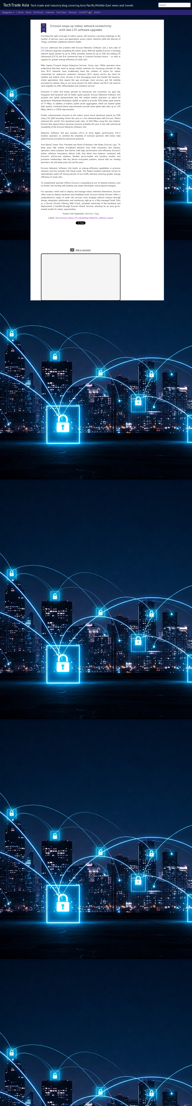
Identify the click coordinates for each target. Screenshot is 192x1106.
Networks (93, 217)
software (102, 217)
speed (110, 217)
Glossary (72, 12)
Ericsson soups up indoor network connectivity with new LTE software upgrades (80, 28)
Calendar (50, 12)
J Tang (96, 213)
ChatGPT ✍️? (85, 12)
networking (83, 217)
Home (21, 12)
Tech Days (61, 12)
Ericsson (44, 47)
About (28, 12)
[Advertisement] (137, 71)
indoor (71, 217)
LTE (76, 217)
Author (97, 12)
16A (57, 217)
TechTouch (38, 12)
